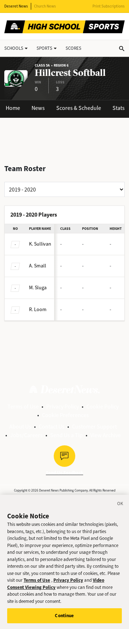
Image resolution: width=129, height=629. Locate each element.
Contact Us (51, 426)
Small (37, 265)
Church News (45, 6)
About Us (20, 426)
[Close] (120, 505)
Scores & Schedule (78, 108)
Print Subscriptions (108, 6)
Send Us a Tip (66, 435)
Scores (73, 48)
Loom (38, 309)
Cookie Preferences (65, 415)
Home (13, 108)
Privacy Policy (62, 406)
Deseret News (16, 6)
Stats (119, 108)
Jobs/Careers (26, 435)
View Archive (105, 435)
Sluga (38, 287)
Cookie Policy (102, 406)
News (38, 108)
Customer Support (94, 426)
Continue (64, 616)
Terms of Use (23, 406)
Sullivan (40, 244)
